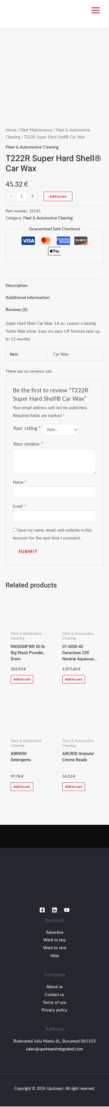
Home (11, 130)
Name (19, 482)
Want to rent (54, 948)
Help (54, 956)
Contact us (54, 995)
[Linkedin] (54, 910)
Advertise (54, 932)
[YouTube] (67, 910)
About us (54, 987)
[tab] (54, 286)
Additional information (28, 297)
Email (19, 506)
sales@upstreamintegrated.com (54, 1049)
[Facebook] (42, 910)
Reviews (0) (17, 309)
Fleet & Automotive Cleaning (32, 147)
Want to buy (54, 940)
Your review (28, 444)
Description (17, 285)
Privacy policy (54, 1010)
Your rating (27, 428)
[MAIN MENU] (95, 10)
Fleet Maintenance (36, 130)
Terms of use (54, 1003)
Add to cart (58, 196)
